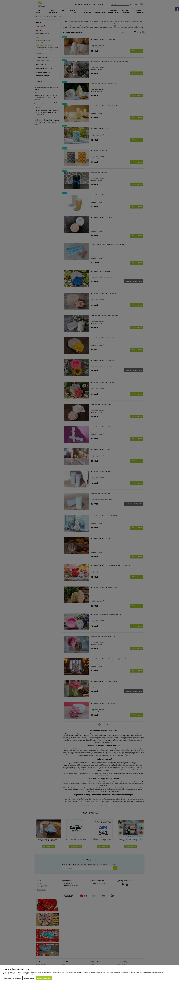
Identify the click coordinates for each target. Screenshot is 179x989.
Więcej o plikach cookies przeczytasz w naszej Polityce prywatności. (20, 974)
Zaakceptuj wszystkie (43, 978)
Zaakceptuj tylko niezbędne (12, 978)
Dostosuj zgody (29, 978)
